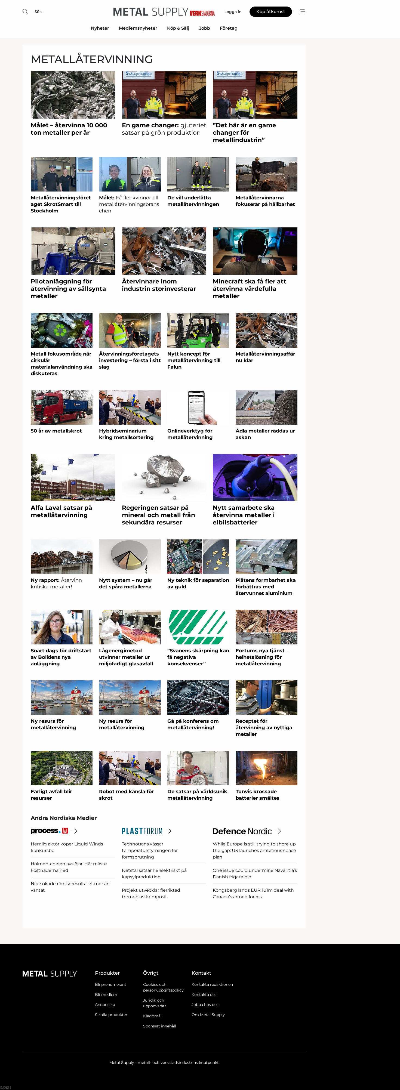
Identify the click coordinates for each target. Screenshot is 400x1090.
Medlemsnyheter (138, 28)
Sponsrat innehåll (159, 1026)
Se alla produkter (111, 1014)
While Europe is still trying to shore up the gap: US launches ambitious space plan (254, 850)
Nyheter (100, 28)
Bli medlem (106, 994)
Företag (229, 28)
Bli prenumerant (110, 984)
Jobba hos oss (205, 1004)
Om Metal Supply (208, 1014)
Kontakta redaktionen (212, 984)
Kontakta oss (204, 994)
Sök (38, 11)
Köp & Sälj (178, 28)
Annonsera (105, 1004)
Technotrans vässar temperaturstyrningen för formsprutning (150, 850)
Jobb (204, 28)
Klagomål (152, 1016)
